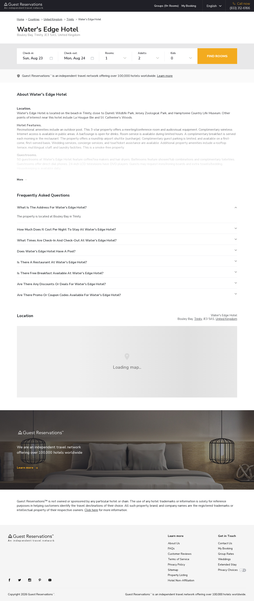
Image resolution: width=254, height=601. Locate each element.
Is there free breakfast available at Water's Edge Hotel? (60, 273)
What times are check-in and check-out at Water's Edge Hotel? (66, 240)
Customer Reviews (179, 554)
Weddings (224, 559)
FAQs (171, 548)
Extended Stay (227, 564)
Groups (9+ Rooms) (166, 6)
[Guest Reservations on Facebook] (11, 580)
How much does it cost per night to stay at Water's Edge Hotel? (66, 229)
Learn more (165, 76)
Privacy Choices (228, 570)
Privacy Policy (176, 564)
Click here (91, 510)
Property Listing (178, 575)
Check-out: (71, 53)
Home (20, 19)
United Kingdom (53, 19)
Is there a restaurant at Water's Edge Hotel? (52, 262)
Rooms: (109, 53)
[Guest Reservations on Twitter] (20, 580)
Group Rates (226, 554)
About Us (174, 543)
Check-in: (28, 53)
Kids (173, 53)
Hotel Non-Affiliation (181, 580)
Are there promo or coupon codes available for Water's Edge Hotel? (69, 295)
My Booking (189, 6)
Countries (33, 19)
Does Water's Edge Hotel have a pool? (46, 251)
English (212, 6)
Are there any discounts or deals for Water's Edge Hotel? (61, 284)
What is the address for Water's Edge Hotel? (52, 207)
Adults (142, 53)
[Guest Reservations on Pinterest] (40, 580)
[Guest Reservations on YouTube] (48, 580)
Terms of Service (178, 559)
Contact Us (225, 543)
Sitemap (173, 570)
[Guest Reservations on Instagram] (30, 580)
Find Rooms (217, 56)
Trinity (70, 19)
